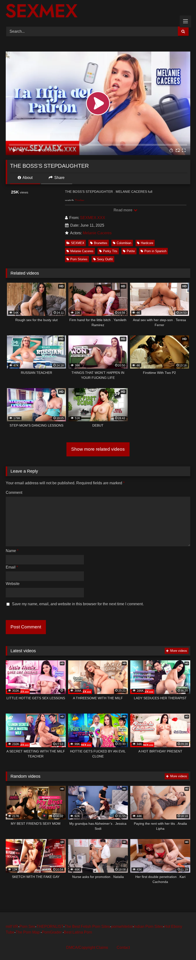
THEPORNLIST (49, 926)
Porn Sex (27, 926)
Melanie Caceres (97, 233)
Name (12, 551)
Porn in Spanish (155, 251)
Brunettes (100, 243)
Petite (131, 251)
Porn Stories (78, 259)
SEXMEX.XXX (92, 218)
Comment (14, 492)
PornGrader (52, 932)
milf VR (12, 926)
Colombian (124, 243)
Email (12, 567)
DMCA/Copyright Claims (87, 947)
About (27, 178)
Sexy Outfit (105, 259)
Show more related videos (98, 449)
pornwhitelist (122, 926)
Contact (123, 947)
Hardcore (147, 243)
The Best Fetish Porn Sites (87, 926)
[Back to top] (181, 945)
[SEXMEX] (98, 11)
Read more (123, 210)
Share (59, 178)
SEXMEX (77, 243)
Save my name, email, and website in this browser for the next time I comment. (78, 604)
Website (13, 584)
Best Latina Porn (78, 932)
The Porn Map (28, 932)
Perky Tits (110, 251)
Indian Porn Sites (148, 926)
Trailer (79, 200)
